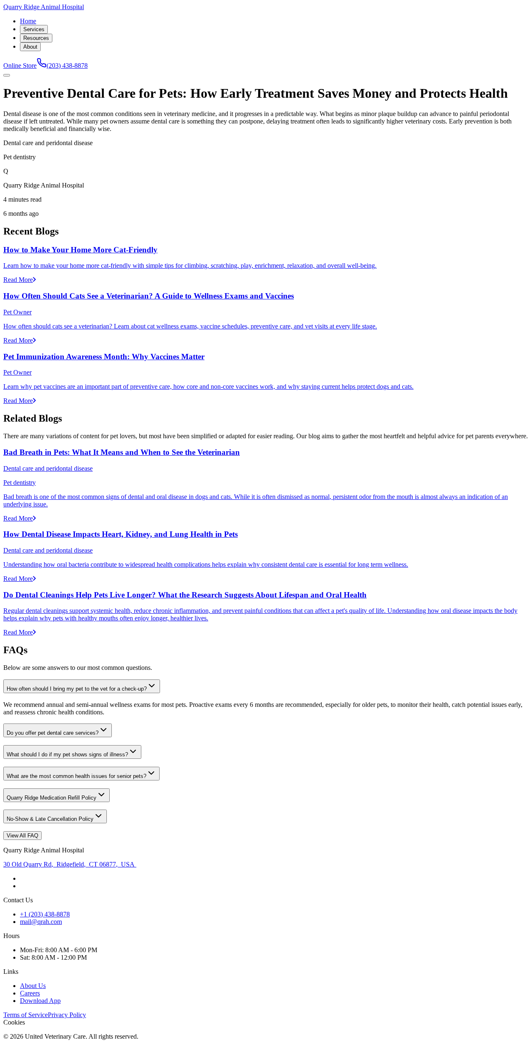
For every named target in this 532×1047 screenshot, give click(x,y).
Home (28, 21)
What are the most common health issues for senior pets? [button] (76, 776)
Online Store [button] (20, 65)
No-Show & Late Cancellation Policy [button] (50, 819)
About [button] (30, 47)
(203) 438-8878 (67, 65)
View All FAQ (22, 835)
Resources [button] (36, 38)
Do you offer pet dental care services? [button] (53, 733)
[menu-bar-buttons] (6, 75)
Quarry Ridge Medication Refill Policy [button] (51, 798)
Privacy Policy (67, 1014)
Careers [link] (30, 993)
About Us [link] (33, 985)
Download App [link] (40, 1000)
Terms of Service (25, 1014)
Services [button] (33, 29)
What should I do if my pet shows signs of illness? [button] (67, 754)
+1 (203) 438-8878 (45, 914)
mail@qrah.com (41, 921)
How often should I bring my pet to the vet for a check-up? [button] (77, 689)
